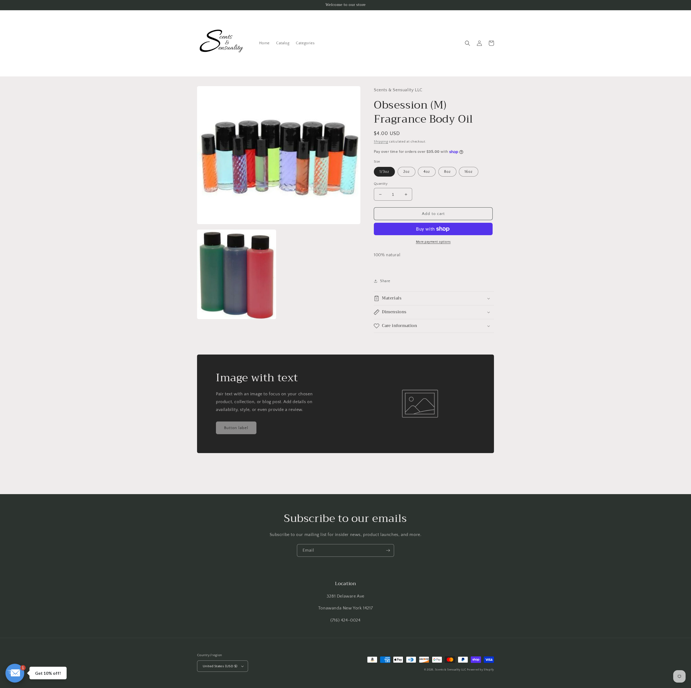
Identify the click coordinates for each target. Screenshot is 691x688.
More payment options (433, 242)
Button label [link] (236, 428)
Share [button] (385, 281)
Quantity (381, 184)
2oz (406, 172)
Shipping (381, 141)
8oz (447, 172)
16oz (469, 172)
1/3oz (384, 172)
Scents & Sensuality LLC (450, 669)
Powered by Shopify (480, 669)
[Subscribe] (388, 550)
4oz (427, 172)
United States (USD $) (220, 666)
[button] (467, 43)
